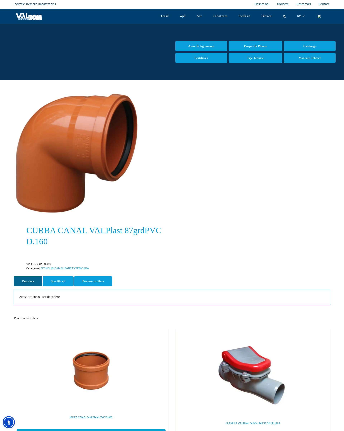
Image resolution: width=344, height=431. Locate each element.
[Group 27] (325, 16)
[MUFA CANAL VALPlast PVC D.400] (91, 370)
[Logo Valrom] (29, 12)
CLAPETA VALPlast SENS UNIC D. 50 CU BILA (253, 423)
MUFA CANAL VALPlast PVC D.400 (91, 417)
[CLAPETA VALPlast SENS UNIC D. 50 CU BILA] (253, 373)
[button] (284, 16)
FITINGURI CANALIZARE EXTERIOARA (65, 268)
